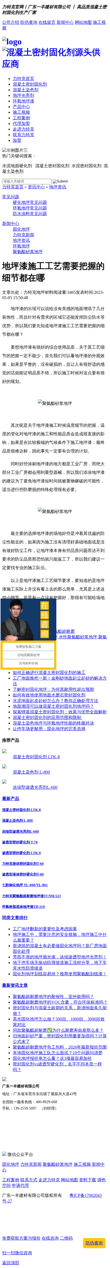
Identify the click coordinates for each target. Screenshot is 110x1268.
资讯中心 (36, 187)
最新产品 (10, 798)
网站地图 (83, 22)
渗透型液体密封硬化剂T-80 (23, 874)
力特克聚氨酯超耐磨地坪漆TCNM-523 (31, 896)
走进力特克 (23, 129)
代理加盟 (21, 123)
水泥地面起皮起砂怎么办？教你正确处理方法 (55, 700)
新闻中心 (65, 22)
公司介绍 (10, 22)
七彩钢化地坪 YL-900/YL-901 (25, 885)
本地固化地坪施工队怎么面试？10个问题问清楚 (58, 1052)
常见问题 (10, 197)
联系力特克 (23, 134)
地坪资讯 (57, 187)
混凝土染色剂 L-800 (31, 772)
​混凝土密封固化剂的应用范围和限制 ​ (47, 717)
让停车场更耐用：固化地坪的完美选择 (49, 728)
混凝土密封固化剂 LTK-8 (36, 757)
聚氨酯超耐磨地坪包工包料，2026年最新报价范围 (60, 1047)
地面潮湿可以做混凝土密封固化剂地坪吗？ (53, 706)
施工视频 (21, 112)
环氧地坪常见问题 (30, 208)
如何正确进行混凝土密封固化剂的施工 (49, 672)
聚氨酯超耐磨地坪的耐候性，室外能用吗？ (53, 996)
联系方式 (28, 1180)
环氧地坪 (21, 246)
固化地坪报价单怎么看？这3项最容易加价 (52, 1058)
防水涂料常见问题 (30, 213)
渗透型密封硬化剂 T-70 (20, 842)
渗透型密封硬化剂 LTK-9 (21, 853)
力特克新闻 (23, 235)
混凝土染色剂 (25, 89)
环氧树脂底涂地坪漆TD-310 (23, 907)
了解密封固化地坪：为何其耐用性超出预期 (53, 689)
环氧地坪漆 (23, 101)
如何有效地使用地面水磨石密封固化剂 (49, 695)
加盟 (17, 140)
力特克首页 (23, 78)
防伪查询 (28, 22)
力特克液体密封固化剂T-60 (23, 864)
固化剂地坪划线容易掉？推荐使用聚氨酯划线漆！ (60, 974)
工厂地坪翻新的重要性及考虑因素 (45, 929)
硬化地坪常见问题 (30, 202)
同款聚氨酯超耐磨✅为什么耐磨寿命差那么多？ (58, 1030)
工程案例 (21, 118)
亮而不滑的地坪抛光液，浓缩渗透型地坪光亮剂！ (60, 957)
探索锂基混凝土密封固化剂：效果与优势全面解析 (60, 712)
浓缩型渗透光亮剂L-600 (35, 787)
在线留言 (47, 22)
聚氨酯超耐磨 (62, 631)
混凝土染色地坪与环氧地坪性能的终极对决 (53, 723)
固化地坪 (21, 229)
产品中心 (21, 106)
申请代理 (20, 1185)
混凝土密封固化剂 (30, 84)
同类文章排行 (15, 917)
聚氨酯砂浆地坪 (28, 251)
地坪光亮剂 (23, 95)
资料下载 (87, 1180)
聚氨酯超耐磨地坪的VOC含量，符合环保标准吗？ (60, 1002)
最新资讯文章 (15, 985)
